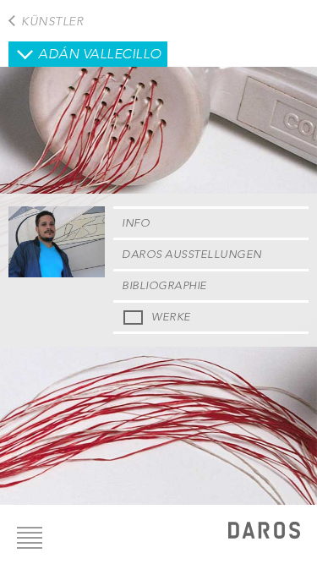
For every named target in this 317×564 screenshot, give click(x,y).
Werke (171, 316)
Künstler (52, 21)
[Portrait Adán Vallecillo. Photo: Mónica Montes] (56, 273)
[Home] (264, 532)
